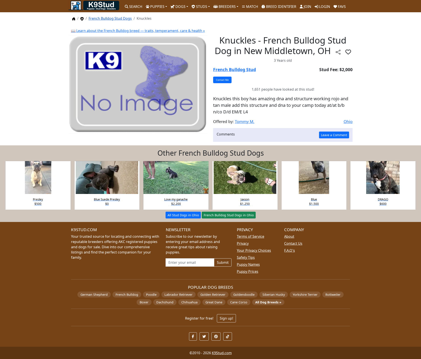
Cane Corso (238, 302)
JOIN (307, 6)
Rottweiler (333, 294)
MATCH (251, 6)
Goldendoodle (244, 294)
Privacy (243, 243)
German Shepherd (94, 294)
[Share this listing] (338, 52)
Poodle (151, 294)
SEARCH (135, 6)
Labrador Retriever (178, 294)
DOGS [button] (180, 6)
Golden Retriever (212, 294)
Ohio (348, 121)
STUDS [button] (201, 6)
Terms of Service (250, 236)
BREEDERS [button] (227, 6)
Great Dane (213, 302)
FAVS (341, 6)
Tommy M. (244, 121)
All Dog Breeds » (268, 302)
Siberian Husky (273, 294)
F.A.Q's (289, 250)
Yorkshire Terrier (305, 294)
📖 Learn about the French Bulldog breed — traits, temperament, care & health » (138, 30)
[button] (348, 52)
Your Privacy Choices (254, 250)
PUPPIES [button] (156, 6)
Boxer (144, 302)
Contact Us (293, 243)
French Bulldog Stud (234, 69)
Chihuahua (189, 302)
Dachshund (164, 302)
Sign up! (226, 318)
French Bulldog (127, 294)
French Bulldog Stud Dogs (110, 18)
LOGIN (324, 6)
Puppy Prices (247, 271)
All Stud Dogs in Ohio (183, 215)
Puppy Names (248, 264)
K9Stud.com (222, 352)
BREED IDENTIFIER (280, 6)
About (289, 236)
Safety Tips (246, 257)
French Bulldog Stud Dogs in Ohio (229, 215)
